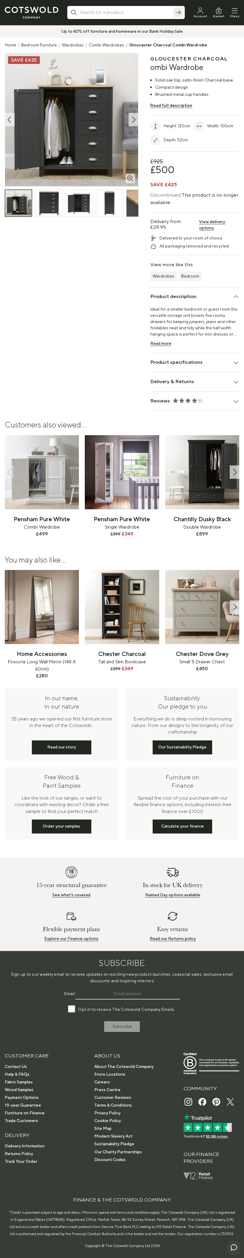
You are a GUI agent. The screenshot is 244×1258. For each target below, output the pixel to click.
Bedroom (190, 276)
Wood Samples (19, 1090)
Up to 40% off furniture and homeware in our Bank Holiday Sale (122, 31)
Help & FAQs (17, 1074)
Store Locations (109, 1074)
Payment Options (22, 1097)
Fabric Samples (19, 1082)
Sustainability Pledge (114, 1144)
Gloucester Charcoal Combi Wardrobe (168, 45)
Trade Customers (21, 1120)
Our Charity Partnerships (118, 1152)
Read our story (61, 747)
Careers (102, 1082)
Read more (160, 343)
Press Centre (107, 1090)
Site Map (103, 1128)
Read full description (171, 105)
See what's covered (71, 895)
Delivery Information (25, 1146)
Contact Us (16, 1066)
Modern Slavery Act (113, 1136)
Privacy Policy (107, 1113)
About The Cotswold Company (124, 1066)
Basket (218, 16)
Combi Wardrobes (106, 45)
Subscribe (122, 1026)
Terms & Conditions (113, 1105)
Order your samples (61, 826)
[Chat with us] (234, 1247)
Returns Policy (19, 1154)
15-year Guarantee (23, 1105)
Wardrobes (73, 45)
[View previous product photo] (10, 119)
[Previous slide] (9, 472)
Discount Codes (110, 1159)
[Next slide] (234, 472)
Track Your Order (21, 1161)
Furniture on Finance (25, 1113)
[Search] (178, 12)
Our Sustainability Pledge (182, 747)
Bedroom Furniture (39, 45)
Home (10, 45)
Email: (70, 994)
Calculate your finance (182, 826)
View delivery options (212, 225)
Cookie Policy (107, 1120)
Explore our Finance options (71, 938)
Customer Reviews (112, 1097)
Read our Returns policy (173, 938)
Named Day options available (172, 895)
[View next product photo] (133, 119)
